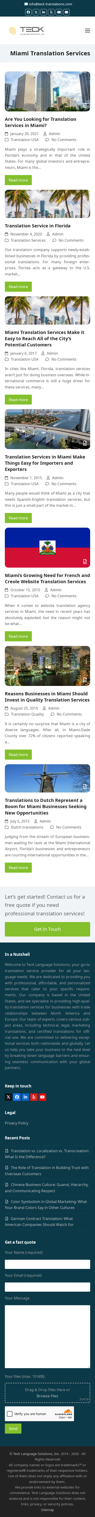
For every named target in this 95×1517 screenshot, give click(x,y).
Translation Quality (27, 714)
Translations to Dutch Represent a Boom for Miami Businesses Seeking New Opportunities (45, 806)
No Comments (64, 139)
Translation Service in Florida (38, 226)
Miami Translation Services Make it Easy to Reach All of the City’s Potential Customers (44, 338)
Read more (18, 180)
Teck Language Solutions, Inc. (36, 1453)
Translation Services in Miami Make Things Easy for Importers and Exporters (45, 463)
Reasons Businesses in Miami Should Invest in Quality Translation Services (47, 697)
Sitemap (47, 1509)
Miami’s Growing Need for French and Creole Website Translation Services (47, 578)
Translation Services (28, 240)
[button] (87, 31)
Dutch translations (27, 827)
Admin (54, 133)
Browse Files (47, 1395)
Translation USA (25, 139)
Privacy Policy (16, 1123)
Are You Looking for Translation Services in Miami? (40, 122)
